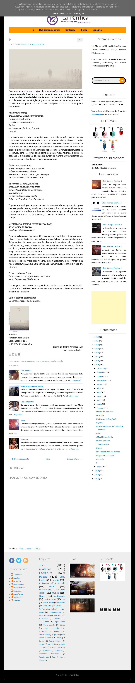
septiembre (102, 380)
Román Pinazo (48, 603)
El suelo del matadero (104, 412)
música (55, 593)
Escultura (61, 647)
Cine (63, 600)
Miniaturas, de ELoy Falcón (106, 419)
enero (99, 467)
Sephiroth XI (18, 597)
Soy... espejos (26, 371)
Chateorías (59, 650)
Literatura (44, 361)
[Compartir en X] (16, 354)
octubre (100, 376)
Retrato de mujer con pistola (32, 386)
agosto (100, 384)
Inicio (48, 459)
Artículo (61, 583)
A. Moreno (17, 575)
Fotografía (43, 632)
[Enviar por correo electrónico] (10, 354)
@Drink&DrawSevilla (104, 437)
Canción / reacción (49, 647)
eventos (57, 632)
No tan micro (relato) (48, 609)
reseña (60, 361)
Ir (10, 40)
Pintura (57, 619)
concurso (61, 603)
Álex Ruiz (16, 601)
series (59, 638)
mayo (99, 396)
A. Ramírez (44, 619)
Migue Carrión (59, 622)
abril (99, 400)
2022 (97, 353)
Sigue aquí (77, 380)
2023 (97, 349)
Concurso (97, 30)
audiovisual (59, 596)
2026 (97, 337)
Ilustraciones (50, 599)
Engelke (16, 578)
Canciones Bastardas (49, 654)
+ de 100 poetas (27, 402)
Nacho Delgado (55, 641)
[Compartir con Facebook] (19, 354)
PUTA (98, 433)
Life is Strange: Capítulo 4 (112, 181)
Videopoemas (55, 612)
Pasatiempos (44, 657)
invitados (28, 361)
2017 (97, 475)
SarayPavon (18, 594)
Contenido (70, 30)
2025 (97, 341)
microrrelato (45, 590)
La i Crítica (17, 581)
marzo (99, 404)
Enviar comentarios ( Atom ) (30, 549)
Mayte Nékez (18, 585)
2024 (97, 345)
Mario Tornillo (52, 628)
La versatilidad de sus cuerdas (108, 452)
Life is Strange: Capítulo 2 (112, 246)
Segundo (99, 423)
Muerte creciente (103, 441)
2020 (97, 361)
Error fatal (100, 416)
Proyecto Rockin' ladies (105, 456)
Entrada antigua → (74, 459)
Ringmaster (17, 591)
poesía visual (46, 650)
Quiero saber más (61, 14)
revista (41, 644)
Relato (52, 586)
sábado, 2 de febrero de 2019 (33, 44)
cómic (50, 638)
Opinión (62, 644)
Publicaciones (44, 616)
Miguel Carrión (19, 588)
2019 (97, 365)
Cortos (41, 641)
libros (36, 361)
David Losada (49, 625)
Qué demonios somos (49, 30)
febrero (100, 408)
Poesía (53, 361)
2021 (97, 357)
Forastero (24, 439)
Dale (123, 80)
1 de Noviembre (102, 445)
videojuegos (44, 622)
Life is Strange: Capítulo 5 (112, 203)
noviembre (101, 373)
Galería (58, 606)
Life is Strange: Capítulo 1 (112, 268)
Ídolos (23, 421)
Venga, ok (79, 14)
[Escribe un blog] (13, 354)
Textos (43, 565)
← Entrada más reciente (19, 459)
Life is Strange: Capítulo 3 (112, 225)
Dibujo (62, 625)
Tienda (84, 30)
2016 (97, 479)
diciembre (101, 369)
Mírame (99, 448)
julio (98, 388)
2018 (97, 471)
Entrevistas (47, 606)
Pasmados (100, 459)
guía (55, 635)
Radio (54, 657)
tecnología (52, 644)
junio (99, 392)
